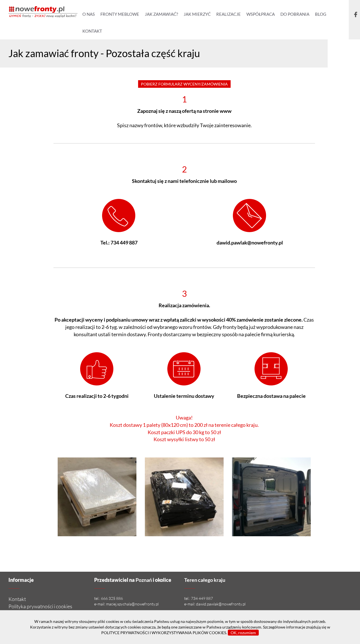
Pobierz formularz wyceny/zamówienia (184, 84)
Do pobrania (294, 14)
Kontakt (92, 30)
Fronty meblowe (119, 14)
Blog (320, 14)
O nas (88, 14)
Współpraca (260, 14)
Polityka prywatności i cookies (40, 606)
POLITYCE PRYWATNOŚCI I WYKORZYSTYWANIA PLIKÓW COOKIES (163, 632)
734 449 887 (124, 242)
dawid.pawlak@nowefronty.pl (250, 242)
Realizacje (228, 14)
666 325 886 (112, 598)
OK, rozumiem (243, 632)
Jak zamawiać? (161, 14)
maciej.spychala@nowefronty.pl (132, 604)
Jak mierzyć (197, 14)
